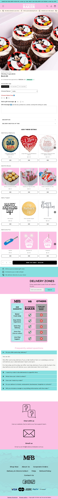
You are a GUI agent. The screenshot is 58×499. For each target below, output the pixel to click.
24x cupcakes (22, 86)
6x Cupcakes (5, 86)
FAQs (34, 471)
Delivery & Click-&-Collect (17, 471)
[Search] (47, 6)
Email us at (18, 447)
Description (6, 119)
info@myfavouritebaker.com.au (32, 447)
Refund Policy (45, 471)
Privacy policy (23, 497)
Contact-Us (29, 475)
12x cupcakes (13, 86)
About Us (26, 467)
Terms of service (12, 497)
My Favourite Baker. (45, 497)
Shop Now (14, 467)
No (9, 97)
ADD (10, 160)
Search (50, 289)
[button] (3, 6)
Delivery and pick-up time (11, 123)
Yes (4, 97)
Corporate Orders (40, 467)
